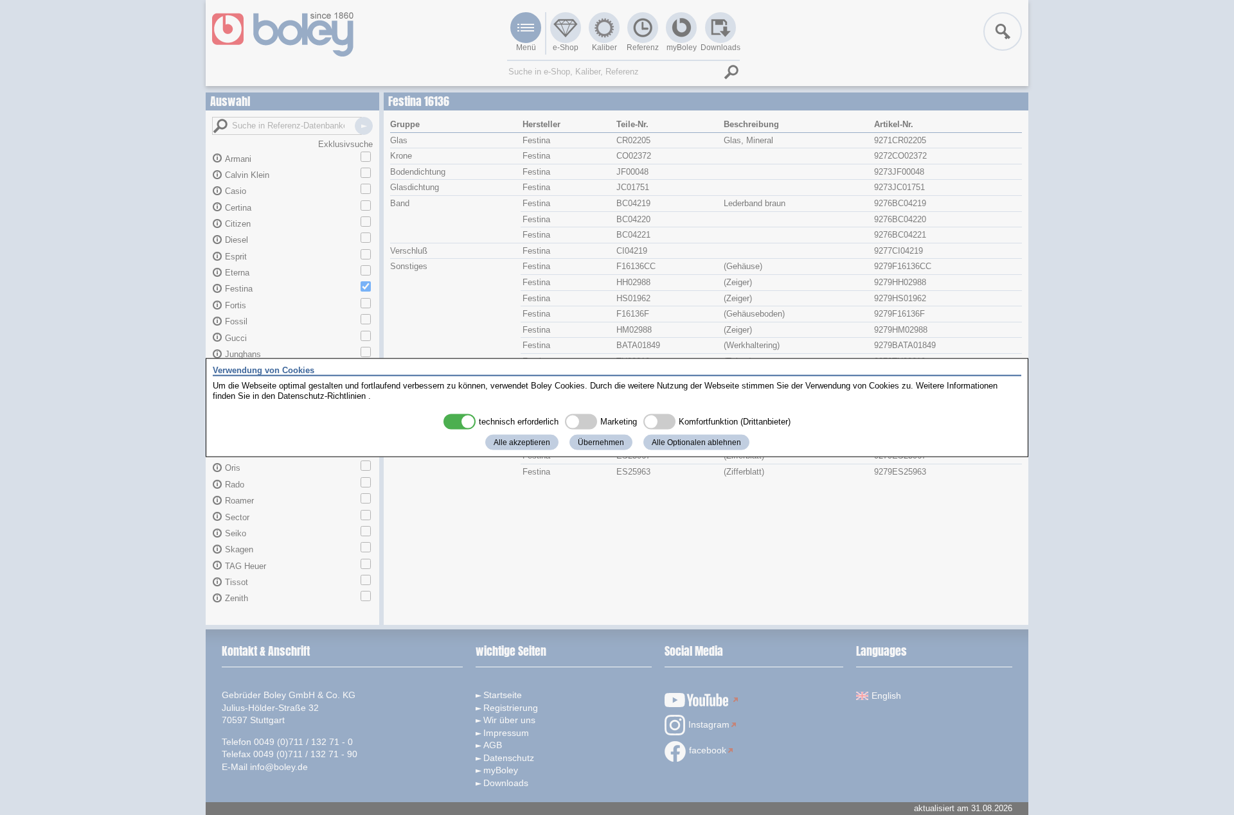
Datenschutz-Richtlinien (322, 395)
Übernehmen (601, 442)
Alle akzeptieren (522, 442)
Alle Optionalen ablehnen (696, 442)
